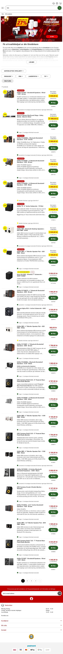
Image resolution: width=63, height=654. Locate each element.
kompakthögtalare (37, 49)
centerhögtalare (24, 49)
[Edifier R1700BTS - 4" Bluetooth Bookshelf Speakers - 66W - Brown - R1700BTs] (9, 293)
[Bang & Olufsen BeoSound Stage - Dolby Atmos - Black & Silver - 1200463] (9, 116)
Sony (58, 49)
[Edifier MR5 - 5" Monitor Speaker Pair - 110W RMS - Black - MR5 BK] (9, 454)
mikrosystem (42, 66)
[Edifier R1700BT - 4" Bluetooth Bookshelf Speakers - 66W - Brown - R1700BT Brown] (9, 347)
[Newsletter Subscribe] (59, 593)
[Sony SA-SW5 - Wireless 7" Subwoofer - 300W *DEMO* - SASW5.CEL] (9, 275)
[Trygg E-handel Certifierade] (31, 636)
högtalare (20, 47)
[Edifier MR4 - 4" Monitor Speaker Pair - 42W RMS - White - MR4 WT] (9, 329)
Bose (4, 51)
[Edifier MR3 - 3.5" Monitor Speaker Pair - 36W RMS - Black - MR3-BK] (9, 526)
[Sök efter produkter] (59, 8)
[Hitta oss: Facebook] (31, 598)
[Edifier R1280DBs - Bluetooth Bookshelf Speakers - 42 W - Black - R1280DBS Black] (9, 365)
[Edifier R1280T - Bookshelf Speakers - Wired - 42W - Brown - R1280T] (9, 93)
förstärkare (46, 47)
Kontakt (3, 630)
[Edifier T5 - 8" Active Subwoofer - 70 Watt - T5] (9, 207)
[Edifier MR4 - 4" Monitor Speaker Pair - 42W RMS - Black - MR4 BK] (9, 252)
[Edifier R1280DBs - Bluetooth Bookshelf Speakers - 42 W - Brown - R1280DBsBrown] (9, 139)
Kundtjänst (4, 621)
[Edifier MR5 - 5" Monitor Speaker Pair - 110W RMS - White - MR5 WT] (9, 418)
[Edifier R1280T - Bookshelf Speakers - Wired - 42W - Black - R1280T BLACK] (9, 561)
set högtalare (50, 57)
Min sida (4, 625)
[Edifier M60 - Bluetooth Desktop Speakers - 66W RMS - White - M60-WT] (9, 230)
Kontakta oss (4, 615)
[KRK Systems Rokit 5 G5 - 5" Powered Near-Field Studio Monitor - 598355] (9, 436)
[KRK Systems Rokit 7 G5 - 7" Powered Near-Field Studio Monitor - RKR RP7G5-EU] (9, 543)
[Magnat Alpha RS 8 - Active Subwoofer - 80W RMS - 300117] (9, 311)
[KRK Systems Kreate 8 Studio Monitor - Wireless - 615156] (9, 490)
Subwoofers (15, 49)
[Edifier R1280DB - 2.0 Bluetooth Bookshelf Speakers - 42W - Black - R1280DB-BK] (9, 184)
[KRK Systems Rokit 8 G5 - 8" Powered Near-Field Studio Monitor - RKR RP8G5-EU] (9, 383)
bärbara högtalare (54, 66)
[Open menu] (2, 8)
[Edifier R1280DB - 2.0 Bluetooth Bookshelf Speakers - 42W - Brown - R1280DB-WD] (9, 162)
